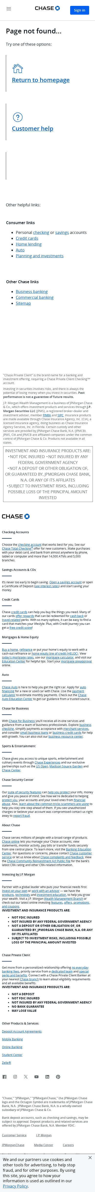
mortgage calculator (60, 657)
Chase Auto (10, 687)
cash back (77, 616)
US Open (42, 766)
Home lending (29, 244)
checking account (29, 544)
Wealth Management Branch (63, 898)
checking (41, 232)
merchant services (75, 729)
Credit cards (27, 238)
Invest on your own (14, 891)
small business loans (34, 732)
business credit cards (67, 732)
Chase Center (11, 770)
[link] (4, 1077)
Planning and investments (40, 256)
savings (62, 232)
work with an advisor (45, 891)
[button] (90, 1158)
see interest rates (47, 586)
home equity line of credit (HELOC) (55, 653)
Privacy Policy (15, 1186)
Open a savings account (65, 582)
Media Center (43, 1145)
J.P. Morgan (44, 1135)
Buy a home (10, 649)
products (8, 895)
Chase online (10, 841)
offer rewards (25, 616)
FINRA (47, 415)
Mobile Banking (12, 1039)
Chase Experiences (47, 762)
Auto (20, 250)
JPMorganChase (13, 1145)
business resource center (65, 736)
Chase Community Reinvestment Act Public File (38, 861)
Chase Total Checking (17, 548)
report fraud (21, 815)
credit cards (19, 612)
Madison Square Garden (66, 766)
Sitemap (23, 303)
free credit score (21, 627)
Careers (68, 1145)
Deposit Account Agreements (22, 1031)
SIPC (60, 415)
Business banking (32, 291)
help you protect (59, 792)
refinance (25, 649)
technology (22, 895)
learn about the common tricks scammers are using (54, 804)
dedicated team (62, 971)
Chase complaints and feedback (62, 857)
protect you (9, 800)
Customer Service (14, 1135)
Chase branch (29, 979)
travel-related (11, 620)
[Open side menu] (9, 9)
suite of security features (24, 792)
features (57, 902)
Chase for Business (22, 721)
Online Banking (12, 1047)
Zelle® (6, 1063)
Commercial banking (35, 297)
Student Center (12, 1055)
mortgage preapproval (76, 661)
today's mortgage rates (18, 657)
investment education (51, 895)
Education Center (13, 661)
